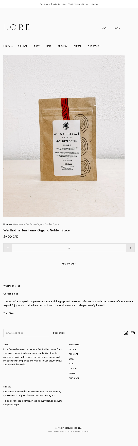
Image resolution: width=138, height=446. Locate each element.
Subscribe (59, 333)
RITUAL (77, 46)
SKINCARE (22, 46)
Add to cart (69, 264)
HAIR (48, 46)
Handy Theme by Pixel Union (60, 431)
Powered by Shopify (81, 431)
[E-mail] (133, 333)
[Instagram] (126, 333)
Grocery (62, 46)
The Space (93, 46)
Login (117, 28)
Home (6, 224)
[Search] (133, 28)
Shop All (8, 46)
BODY (37, 46)
